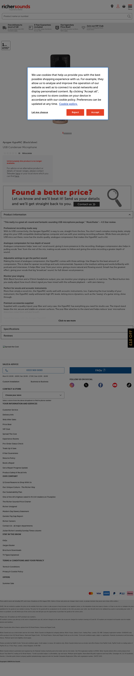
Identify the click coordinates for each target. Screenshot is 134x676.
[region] (68, 94)
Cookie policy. (68, 103)
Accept (95, 112)
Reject (75, 112)
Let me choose (40, 112)
